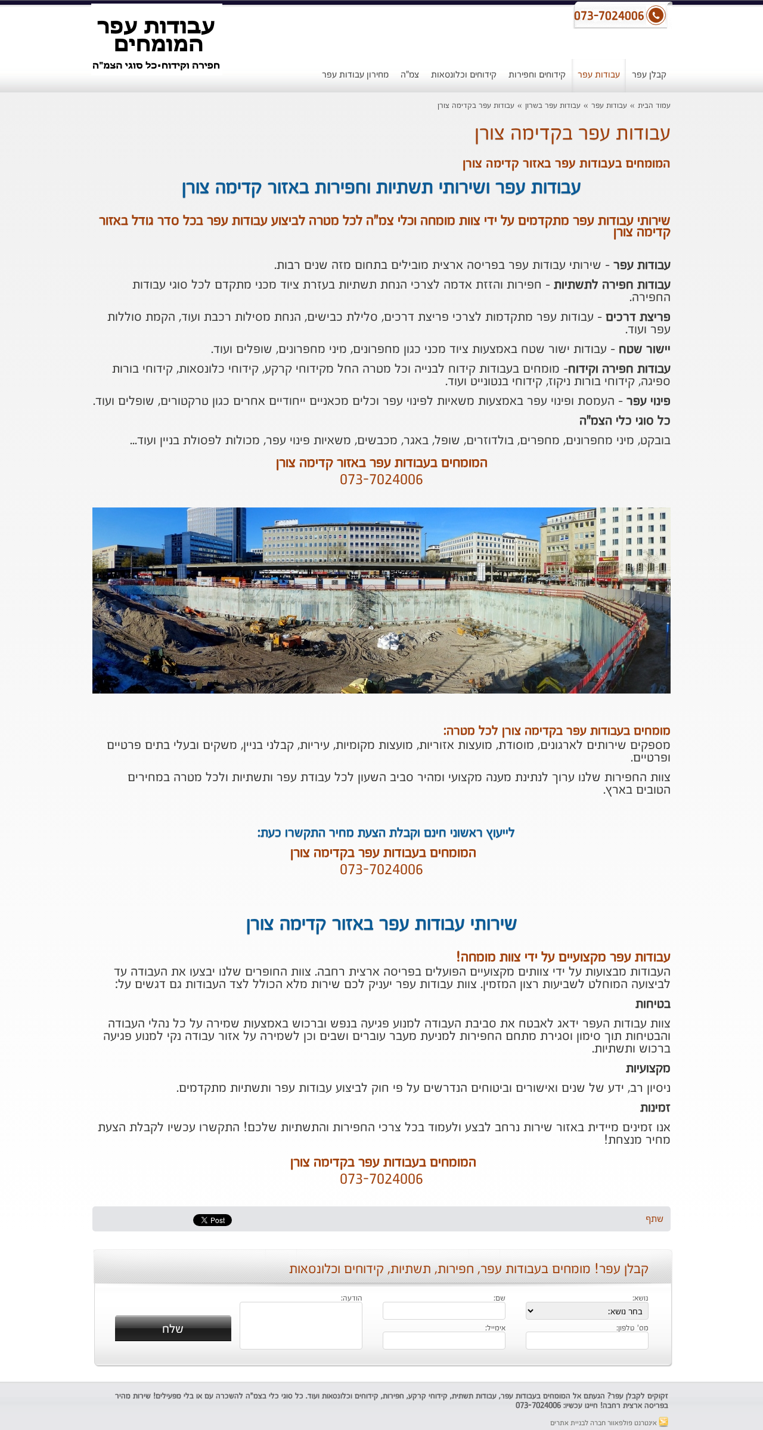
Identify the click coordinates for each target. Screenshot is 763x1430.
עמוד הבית (654, 106)
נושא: (640, 1299)
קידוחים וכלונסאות (464, 75)
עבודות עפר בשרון (553, 106)
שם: (499, 1299)
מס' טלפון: (632, 1328)
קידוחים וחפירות (537, 75)
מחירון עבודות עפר (355, 75)
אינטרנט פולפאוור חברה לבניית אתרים (604, 1423)
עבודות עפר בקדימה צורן (476, 106)
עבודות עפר (599, 75)
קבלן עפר (649, 75)
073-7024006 (381, 481)
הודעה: (351, 1299)
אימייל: (495, 1328)
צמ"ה (410, 75)
